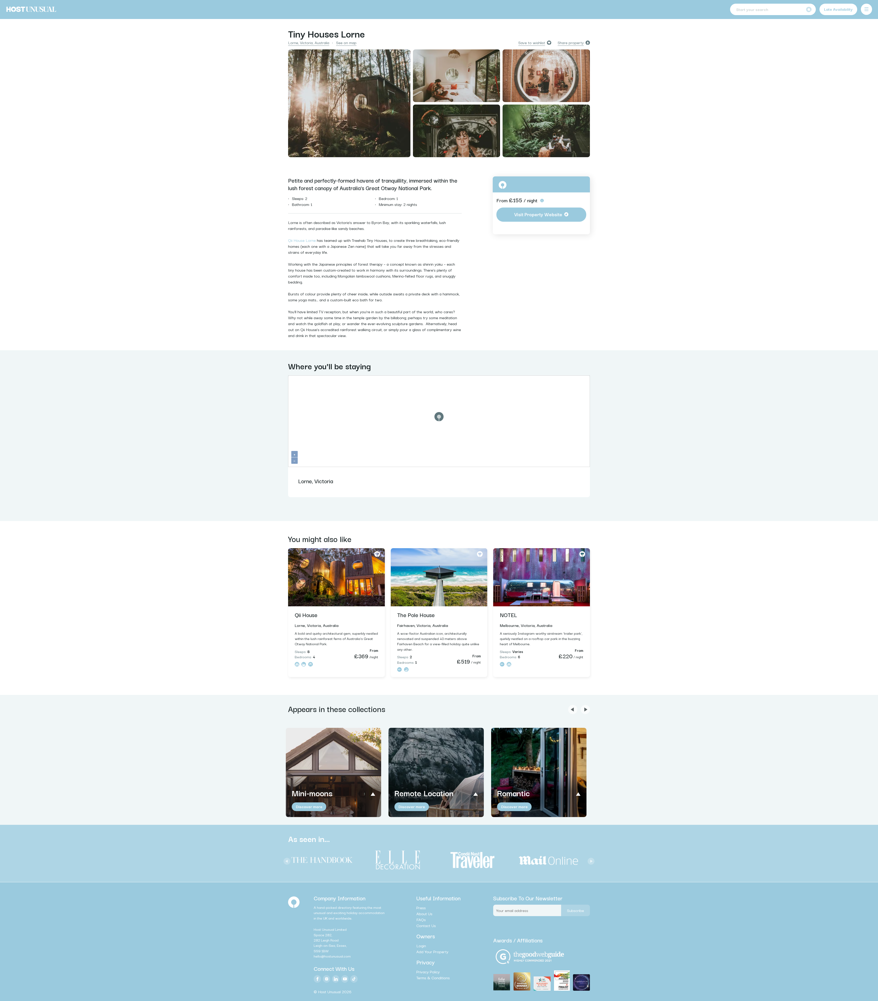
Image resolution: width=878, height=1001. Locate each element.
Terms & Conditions (433, 978)
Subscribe (575, 910)
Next (590, 860)
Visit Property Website (538, 214)
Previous (286, 860)
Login (421, 946)
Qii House (306, 614)
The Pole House (416, 614)
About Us (424, 914)
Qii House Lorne (302, 240)
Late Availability (838, 9)
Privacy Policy (428, 972)
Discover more (309, 806)
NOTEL (508, 614)
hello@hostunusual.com (332, 956)
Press (421, 908)
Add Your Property (432, 952)
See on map (346, 43)
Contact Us (426, 925)
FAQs (421, 920)
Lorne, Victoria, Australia (308, 43)
